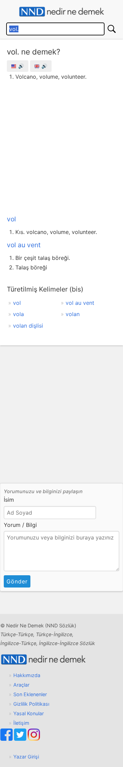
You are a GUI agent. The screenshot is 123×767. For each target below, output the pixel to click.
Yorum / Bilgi (20, 524)
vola (18, 314)
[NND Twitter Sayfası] (21, 739)
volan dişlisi (28, 325)
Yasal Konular (28, 713)
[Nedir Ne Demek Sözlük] (61, 11)
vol (11, 219)
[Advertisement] (61, 146)
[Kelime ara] (111, 29)
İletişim (21, 723)
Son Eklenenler (30, 694)
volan (73, 314)
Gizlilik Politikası (31, 704)
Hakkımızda (26, 675)
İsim (9, 499)
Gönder (17, 581)
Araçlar (21, 685)
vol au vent (24, 245)
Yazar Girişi (26, 757)
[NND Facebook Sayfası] (7, 739)
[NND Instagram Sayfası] (34, 739)
